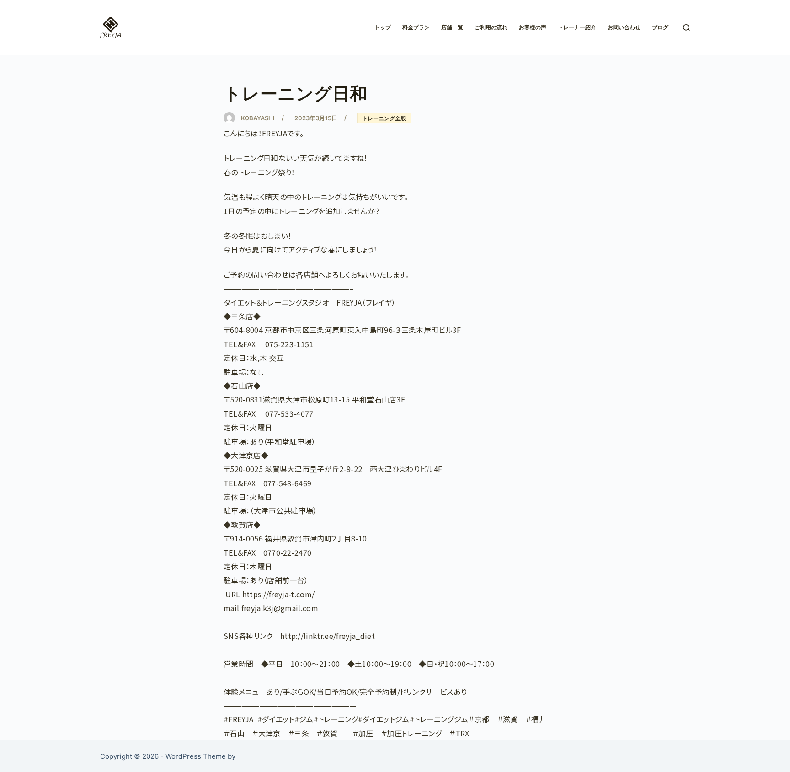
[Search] (686, 27)
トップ (382, 27)
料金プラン (416, 27)
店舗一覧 (452, 27)
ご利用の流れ (491, 27)
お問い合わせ (624, 27)
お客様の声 (532, 27)
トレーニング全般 (384, 118)
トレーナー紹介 (577, 27)
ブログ (660, 27)
